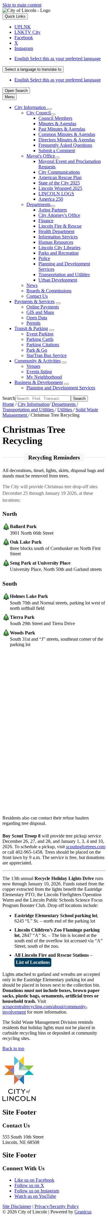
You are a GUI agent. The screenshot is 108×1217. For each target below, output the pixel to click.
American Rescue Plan (60, 177)
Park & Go (36, 350)
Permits (33, 323)
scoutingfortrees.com (85, 846)
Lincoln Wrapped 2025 (60, 188)
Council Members (55, 118)
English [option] (57, 79)
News (32, 285)
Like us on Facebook (34, 1180)
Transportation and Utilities (64, 274)
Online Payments (42, 306)
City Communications (59, 172)
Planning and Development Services (60, 387)
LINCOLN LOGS (56, 193)
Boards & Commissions (48, 290)
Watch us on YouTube (35, 1196)
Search (8, 398)
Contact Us (37, 296)
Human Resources (55, 242)
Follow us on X (29, 1185)
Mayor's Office (40, 155)
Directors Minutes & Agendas (66, 139)
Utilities (65, 409)
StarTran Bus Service (46, 355)
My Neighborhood (44, 377)
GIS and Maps (40, 312)
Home (8, 404)
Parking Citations (42, 344)
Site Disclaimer (16, 1206)
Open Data (36, 317)
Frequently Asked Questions (65, 145)
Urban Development (57, 279)
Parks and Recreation (58, 253)
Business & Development (38, 382)
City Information (33, 404)
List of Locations (33, 962)
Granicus (83, 1211)
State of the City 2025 (59, 182)
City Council (38, 112)
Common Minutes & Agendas (66, 134)
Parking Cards (39, 339)
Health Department (56, 231)
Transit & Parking (31, 328)
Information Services (58, 236)
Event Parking (39, 333)
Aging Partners (52, 209)
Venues (33, 366)
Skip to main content (21, 4)
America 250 (50, 199)
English (57, 58)
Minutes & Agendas (57, 123)
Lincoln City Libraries (59, 247)
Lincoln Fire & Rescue (60, 226)
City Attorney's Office (59, 215)
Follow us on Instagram (36, 1190)
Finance (45, 220)
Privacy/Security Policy (56, 1206)
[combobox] (33, 69)
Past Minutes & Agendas (61, 128)
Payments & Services (34, 301)
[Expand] (49, 109)
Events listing (39, 371)
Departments (38, 204)
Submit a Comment (56, 150)
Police (44, 258)
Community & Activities (37, 360)
